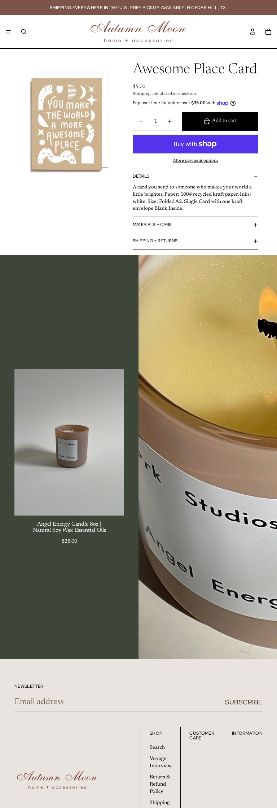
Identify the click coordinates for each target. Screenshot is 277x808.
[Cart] (268, 32)
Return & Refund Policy (160, 784)
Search (157, 747)
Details (141, 176)
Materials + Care (152, 224)
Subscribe (244, 702)
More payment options (195, 160)
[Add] (112, 504)
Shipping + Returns (155, 241)
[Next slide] (113, 442)
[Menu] (8, 31)
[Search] (24, 32)
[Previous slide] (25, 442)
